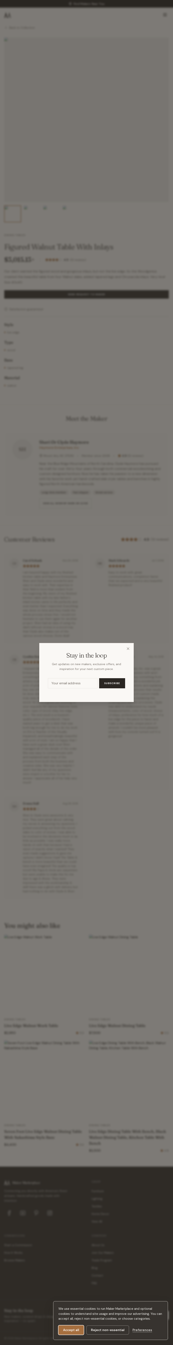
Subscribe (112, 683)
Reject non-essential (107, 1330)
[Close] (128, 649)
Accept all (71, 1330)
